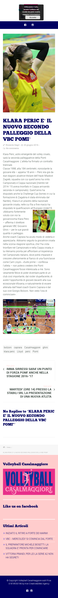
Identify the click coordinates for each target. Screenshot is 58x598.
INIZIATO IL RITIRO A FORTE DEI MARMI (27, 533)
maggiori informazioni (31, 14)
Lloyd (20, 351)
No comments (12, 148)
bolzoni (8, 347)
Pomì (35, 351)
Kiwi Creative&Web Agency (37, 583)
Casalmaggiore (32, 347)
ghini (45, 347)
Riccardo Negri (12, 145)
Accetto (32, 17)
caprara (18, 347)
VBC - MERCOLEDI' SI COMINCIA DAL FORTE (29, 538)
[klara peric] (29, 73)
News (9, 447)
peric (27, 351)
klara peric (9, 351)
